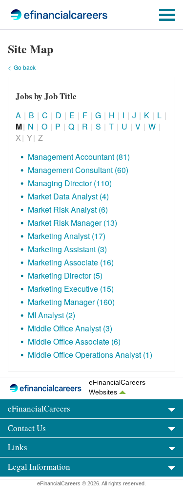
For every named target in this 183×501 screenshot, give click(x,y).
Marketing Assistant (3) (67, 249)
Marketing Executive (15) (71, 288)
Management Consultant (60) (78, 169)
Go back (25, 67)
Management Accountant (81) (79, 156)
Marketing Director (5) (65, 275)
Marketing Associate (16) (71, 262)
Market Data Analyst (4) (68, 196)
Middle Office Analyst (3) (70, 328)
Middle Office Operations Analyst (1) (90, 354)
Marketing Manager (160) (71, 301)
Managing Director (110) (70, 183)
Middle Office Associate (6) (74, 341)
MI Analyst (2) (51, 315)
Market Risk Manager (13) (72, 222)
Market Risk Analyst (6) (68, 209)
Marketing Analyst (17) (66, 235)
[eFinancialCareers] (44, 14)
